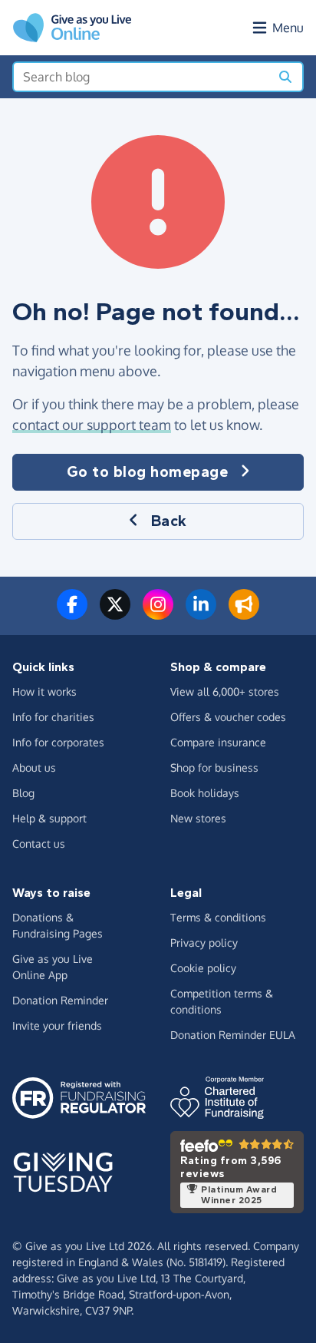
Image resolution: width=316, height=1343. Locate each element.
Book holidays (204, 792)
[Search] (285, 77)
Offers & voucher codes (228, 716)
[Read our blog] (244, 613)
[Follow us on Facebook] (72, 613)
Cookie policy (203, 967)
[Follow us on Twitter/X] (115, 613)
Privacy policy (204, 942)
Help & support (49, 818)
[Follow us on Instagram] (158, 613)
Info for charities (53, 716)
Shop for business (214, 767)
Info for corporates (58, 742)
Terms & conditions (218, 917)
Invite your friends (57, 1025)
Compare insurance (218, 742)
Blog (23, 792)
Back (169, 521)
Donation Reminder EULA (232, 1034)
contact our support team (91, 424)
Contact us (38, 843)
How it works (44, 691)
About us (34, 767)
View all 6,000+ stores (224, 691)
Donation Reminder (60, 1000)
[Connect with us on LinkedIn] (201, 613)
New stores (198, 818)
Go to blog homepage (148, 472)
